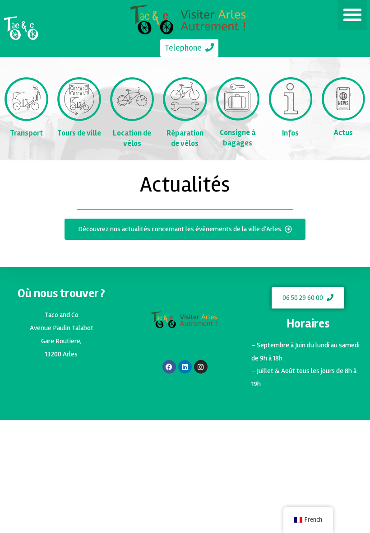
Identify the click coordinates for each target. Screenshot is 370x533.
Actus (343, 132)
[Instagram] (201, 367)
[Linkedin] (185, 367)
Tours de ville (79, 133)
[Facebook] (169, 367)
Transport (26, 133)
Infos (290, 133)
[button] (352, 15)
